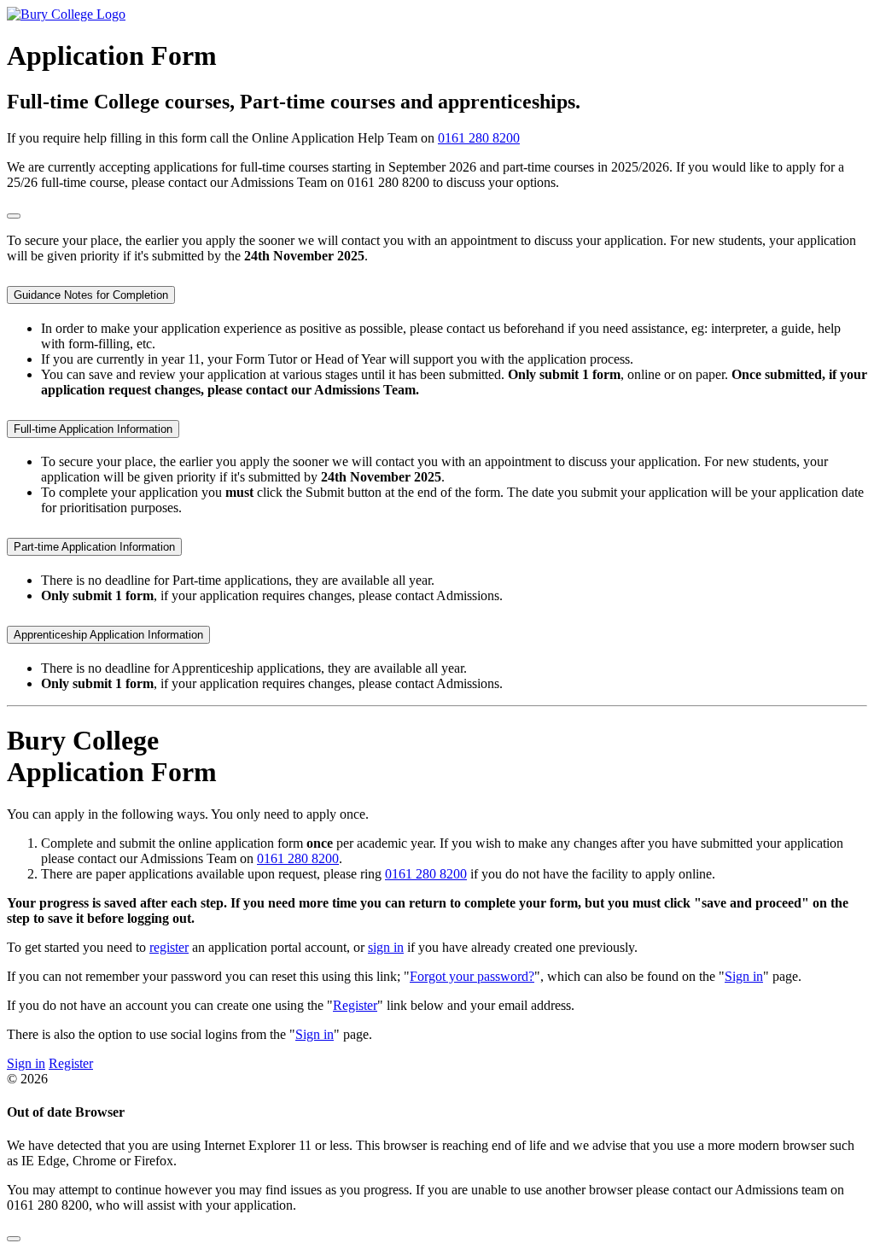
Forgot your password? (472, 976)
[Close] (13, 216)
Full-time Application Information (93, 429)
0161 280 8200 (479, 138)
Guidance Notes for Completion (91, 295)
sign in (386, 947)
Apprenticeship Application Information (108, 634)
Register (355, 1005)
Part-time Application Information (94, 546)
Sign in (744, 976)
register (169, 947)
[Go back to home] (66, 14)
